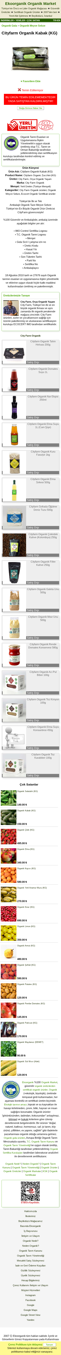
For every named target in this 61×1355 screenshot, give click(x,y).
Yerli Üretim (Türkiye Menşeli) (35, 186)
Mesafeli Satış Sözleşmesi (30, 1260)
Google (30, 1305)
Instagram (30, 1295)
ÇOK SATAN (33, 20)
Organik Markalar (32, 1171)
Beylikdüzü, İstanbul (42, 16)
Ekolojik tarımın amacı (15, 1104)
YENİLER (20, 20)
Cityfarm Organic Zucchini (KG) (40, 175)
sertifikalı (27, 1089)
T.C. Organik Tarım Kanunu (40, 1141)
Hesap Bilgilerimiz (30, 1280)
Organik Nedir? (13, 1163)
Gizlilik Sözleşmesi (30, 1270)
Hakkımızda (30, 1211)
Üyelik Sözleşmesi (30, 1275)
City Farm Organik (34, 182)
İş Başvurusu (30, 1231)
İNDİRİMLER (7, 20)
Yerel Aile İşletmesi (18, 16)
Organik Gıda (9, 25)
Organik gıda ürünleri (14, 1138)
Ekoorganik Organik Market (30, 3)
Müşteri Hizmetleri (30, 1290)
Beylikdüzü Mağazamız (30, 1221)
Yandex (30, 1320)
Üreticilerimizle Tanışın (16, 295)
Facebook (30, 1300)
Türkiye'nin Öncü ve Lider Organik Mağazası (24, 8)
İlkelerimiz (30, 1216)
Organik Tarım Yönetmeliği (16, 1145)
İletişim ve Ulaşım (30, 1236)
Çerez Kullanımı (21, 1285)
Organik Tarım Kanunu (30, 1250)
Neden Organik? (31, 1163)
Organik (53, 1089)
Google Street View (30, 1315)
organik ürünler (40, 1089)
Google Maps (30, 1310)
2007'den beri (50, 12)
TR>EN (56, 20)
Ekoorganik (28, 1082)
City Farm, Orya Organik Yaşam (35, 179)
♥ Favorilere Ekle (31, 81)
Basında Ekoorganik (30, 1226)
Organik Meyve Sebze (32, 25)
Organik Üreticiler (12, 1171)
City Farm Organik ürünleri (33, 190)
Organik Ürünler (49, 1167)
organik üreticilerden (45, 1086)
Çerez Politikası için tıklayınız (25, 1344)
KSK (45, 1171)
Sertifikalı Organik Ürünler (27, 12)
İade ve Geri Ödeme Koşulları (30, 1265)
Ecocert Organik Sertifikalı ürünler (38, 194)
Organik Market (49, 1082)
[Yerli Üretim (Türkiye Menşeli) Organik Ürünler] (22, 132)
